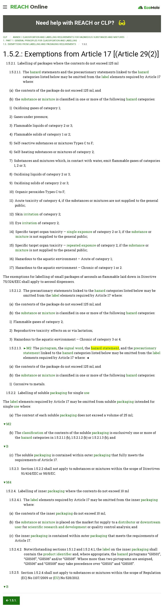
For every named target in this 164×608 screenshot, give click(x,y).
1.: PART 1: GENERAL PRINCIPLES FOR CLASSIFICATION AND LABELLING (40, 40)
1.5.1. (13, 600)
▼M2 (7, 424)
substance (29, 99)
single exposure (79, 232)
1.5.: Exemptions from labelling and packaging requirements (39, 44)
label (105, 77)
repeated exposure (81, 245)
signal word (73, 348)
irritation (31, 214)
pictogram (48, 348)
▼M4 (7, 482)
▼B (5, 446)
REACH (29, 7)
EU (56, 578)
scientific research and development (57, 527)
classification (32, 433)
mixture (48, 99)
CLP (5, 37)
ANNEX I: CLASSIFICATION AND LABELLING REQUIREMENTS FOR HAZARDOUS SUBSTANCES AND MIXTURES (68, 37)
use (86, 393)
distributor (126, 522)
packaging (58, 393)
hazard (35, 72)
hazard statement (105, 348)
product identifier (57, 554)
